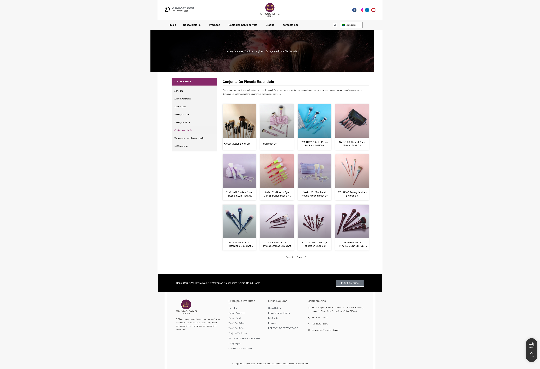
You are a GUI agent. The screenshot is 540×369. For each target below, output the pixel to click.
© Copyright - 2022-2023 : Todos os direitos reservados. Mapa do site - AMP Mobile (270, 363)
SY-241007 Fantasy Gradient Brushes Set (352, 194)
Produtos (214, 25)
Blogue (270, 25)
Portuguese (350, 25)
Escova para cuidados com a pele (189, 138)
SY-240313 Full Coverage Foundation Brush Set (315, 244)
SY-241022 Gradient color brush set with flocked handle (239, 194)
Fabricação (273, 318)
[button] (335, 25)
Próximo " (301, 257)
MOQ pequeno (181, 146)
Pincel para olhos (182, 114)
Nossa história (192, 25)
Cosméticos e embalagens (240, 348)
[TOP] (531, 352)
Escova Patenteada (182, 98)
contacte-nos (291, 25)
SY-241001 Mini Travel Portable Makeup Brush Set (314, 194)
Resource (272, 323)
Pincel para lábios (182, 122)
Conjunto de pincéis (255, 51)
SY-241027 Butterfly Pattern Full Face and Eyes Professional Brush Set (314, 144)
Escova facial (180, 106)
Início (172, 25)
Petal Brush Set (269, 144)
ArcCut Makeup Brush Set (237, 144)
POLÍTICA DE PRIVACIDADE (283, 328)
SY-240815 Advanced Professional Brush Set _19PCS (239, 244)
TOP (532, 356)
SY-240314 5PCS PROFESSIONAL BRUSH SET (352, 244)
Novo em (178, 91)
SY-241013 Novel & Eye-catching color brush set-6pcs (277, 194)
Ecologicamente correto (243, 25)
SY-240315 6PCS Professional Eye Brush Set (277, 244)
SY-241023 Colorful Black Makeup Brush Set (352, 144)
